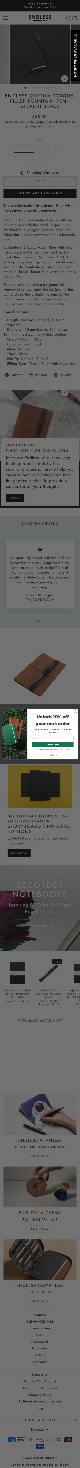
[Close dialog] (75, 711)
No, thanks (53, 755)
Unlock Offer (53, 744)
